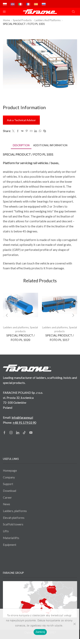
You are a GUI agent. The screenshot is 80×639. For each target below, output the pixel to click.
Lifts (6, 531)
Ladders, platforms (15, 511)
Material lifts (11, 538)
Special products (22, 20)
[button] (7, 315)
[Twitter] (13, 131)
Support (8, 484)
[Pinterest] (26, 131)
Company (9, 477)
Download (9, 490)
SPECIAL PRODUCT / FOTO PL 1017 (59, 337)
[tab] (21, 145)
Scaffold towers (13, 524)
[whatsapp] (40, 131)
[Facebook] (18, 131)
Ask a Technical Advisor (21, 120)
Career (7, 497)
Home (6, 20)
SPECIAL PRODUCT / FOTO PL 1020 (20, 337)
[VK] (22, 131)
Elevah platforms (13, 517)
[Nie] (74, 624)
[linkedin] (35, 131)
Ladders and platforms (48, 20)
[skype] (44, 131)
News (6, 504)
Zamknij (40, 631)
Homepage (10, 470)
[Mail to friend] (31, 131)
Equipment (9, 544)
